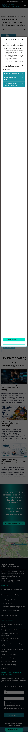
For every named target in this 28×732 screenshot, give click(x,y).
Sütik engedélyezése (14, 339)
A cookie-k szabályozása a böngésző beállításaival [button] (11, 84)
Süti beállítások (14, 343)
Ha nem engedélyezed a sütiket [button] (10, 78)
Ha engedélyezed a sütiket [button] (11, 74)
